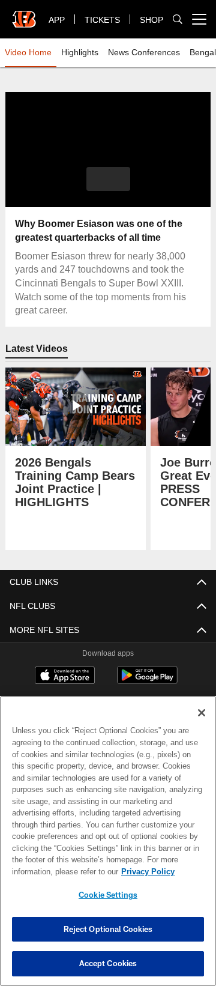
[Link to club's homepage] (24, 14)
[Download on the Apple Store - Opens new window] (65, 677)
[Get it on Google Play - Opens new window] (147, 681)
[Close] (201, 713)
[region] (108, 841)
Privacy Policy (52, 871)
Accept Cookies (108, 963)
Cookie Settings (108, 895)
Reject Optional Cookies (108, 929)
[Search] (177, 19)
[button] (108, 179)
